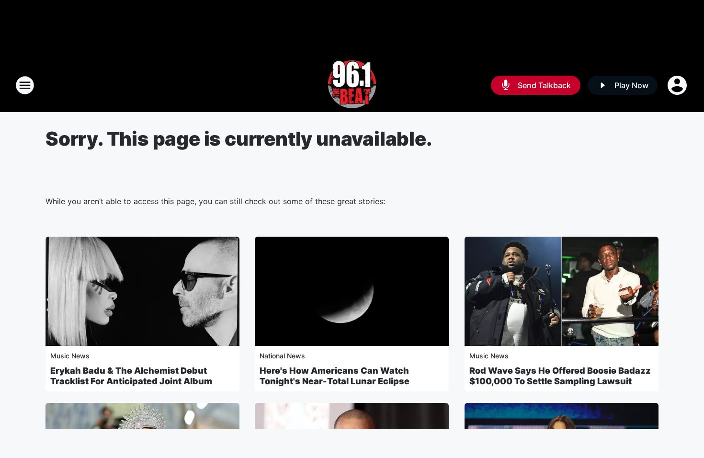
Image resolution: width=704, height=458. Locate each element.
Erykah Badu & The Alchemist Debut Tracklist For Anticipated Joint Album (131, 376)
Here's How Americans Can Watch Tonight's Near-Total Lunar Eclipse (334, 376)
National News (282, 356)
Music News (70, 356)
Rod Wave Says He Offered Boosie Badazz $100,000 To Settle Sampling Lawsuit (560, 376)
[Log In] (678, 85)
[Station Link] (352, 85)
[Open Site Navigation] (24, 85)
